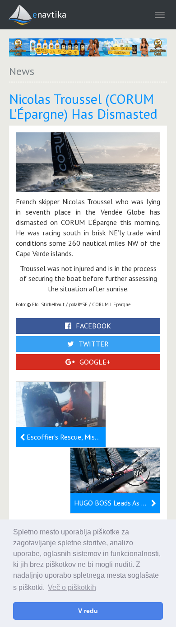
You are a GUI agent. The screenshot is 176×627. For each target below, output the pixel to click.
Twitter (94, 343)
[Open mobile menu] (159, 15)
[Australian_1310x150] (88, 47)
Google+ (95, 361)
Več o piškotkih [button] (72, 587)
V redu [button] (88, 610)
